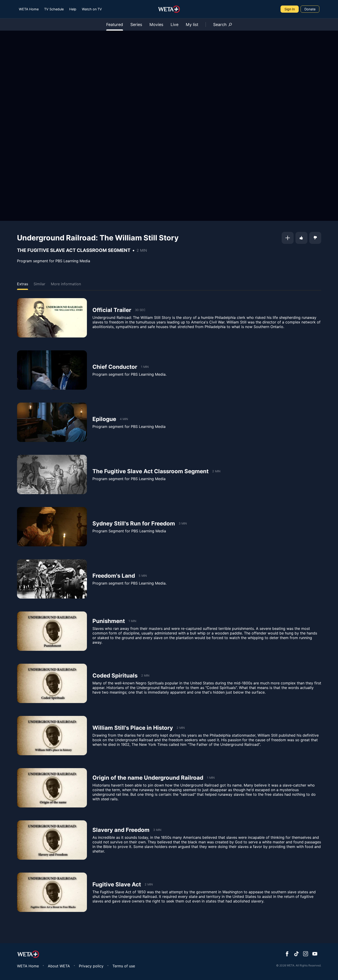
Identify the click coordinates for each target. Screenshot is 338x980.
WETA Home (29, 9)
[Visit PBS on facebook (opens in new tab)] (287, 954)
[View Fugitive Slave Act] (52, 892)
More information (66, 284)
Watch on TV (92, 9)
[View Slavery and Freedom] (52, 840)
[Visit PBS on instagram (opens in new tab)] (305, 954)
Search (219, 24)
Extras (22, 284)
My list (192, 24)
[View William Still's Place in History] (52, 735)
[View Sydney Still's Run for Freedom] (52, 526)
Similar (39, 284)
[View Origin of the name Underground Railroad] (52, 787)
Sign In (289, 9)
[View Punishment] (52, 631)
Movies (156, 24)
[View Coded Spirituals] (52, 683)
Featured (114, 24)
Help (72, 9)
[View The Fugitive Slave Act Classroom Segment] (52, 474)
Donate (309, 9)
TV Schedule (54, 9)
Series (136, 24)
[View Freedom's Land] (52, 579)
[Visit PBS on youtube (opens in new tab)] (315, 954)
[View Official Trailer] (52, 317)
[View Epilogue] (52, 422)
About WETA (59, 966)
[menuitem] (28, 9)
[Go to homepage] (169, 9)
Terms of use (123, 966)
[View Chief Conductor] (52, 370)
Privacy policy (91, 966)
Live (174, 24)
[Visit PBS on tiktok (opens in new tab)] (296, 954)
